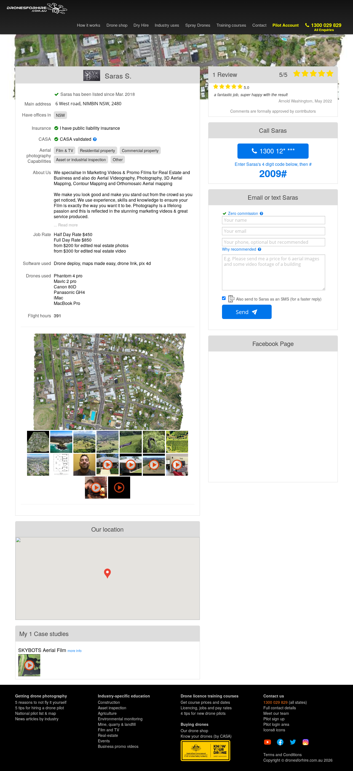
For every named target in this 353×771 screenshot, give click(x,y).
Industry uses (167, 25)
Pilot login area (276, 724)
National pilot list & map (35, 713)
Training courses (231, 25)
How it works (88, 25)
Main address (38, 104)
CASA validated (75, 139)
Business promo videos (118, 746)
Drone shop (116, 25)
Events (104, 740)
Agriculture (107, 713)
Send (243, 312)
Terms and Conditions (282, 754)
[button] (107, 573)
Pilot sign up (274, 718)
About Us (42, 172)
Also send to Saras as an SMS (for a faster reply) (279, 299)
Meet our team (276, 713)
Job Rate (42, 234)
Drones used (38, 275)
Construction (109, 702)
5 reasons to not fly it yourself (40, 702)
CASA (45, 139)
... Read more (66, 225)
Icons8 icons (274, 729)
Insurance (41, 128)
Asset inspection (112, 707)
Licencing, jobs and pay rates (206, 707)
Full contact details (279, 707)
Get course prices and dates (205, 702)
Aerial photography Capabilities (38, 155)
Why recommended (239, 249)
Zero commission (243, 213)
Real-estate (108, 735)
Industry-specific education (124, 696)
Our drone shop (194, 730)
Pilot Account (285, 25)
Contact (259, 25)
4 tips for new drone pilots (203, 713)
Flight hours (39, 315)
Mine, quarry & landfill (117, 724)
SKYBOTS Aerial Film (50, 649)
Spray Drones (197, 25)
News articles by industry (36, 718)
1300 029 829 (325, 26)
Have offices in (36, 115)
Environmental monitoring (120, 718)
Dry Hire (141, 25)
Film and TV (108, 729)
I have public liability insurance (91, 128)
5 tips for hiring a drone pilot (39, 707)
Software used (37, 263)
